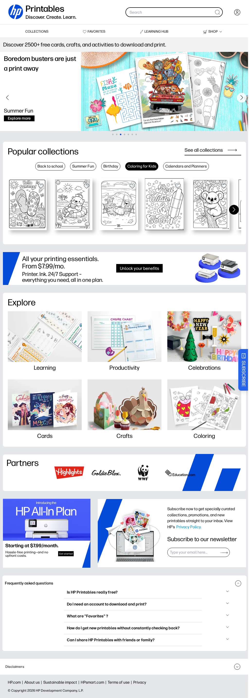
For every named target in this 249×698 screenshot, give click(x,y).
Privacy (139, 682)
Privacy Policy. (188, 526)
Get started (66, 553)
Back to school (50, 166)
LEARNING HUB (156, 31)
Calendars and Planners (186, 166)
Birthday (110, 166)
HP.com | (16, 682)
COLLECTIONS (36, 31)
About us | (33, 682)
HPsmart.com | (94, 682)
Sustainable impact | (62, 682)
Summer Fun (83, 166)
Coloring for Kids (141, 166)
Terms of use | (120, 682)
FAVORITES (96, 31)
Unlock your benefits (139, 268)
